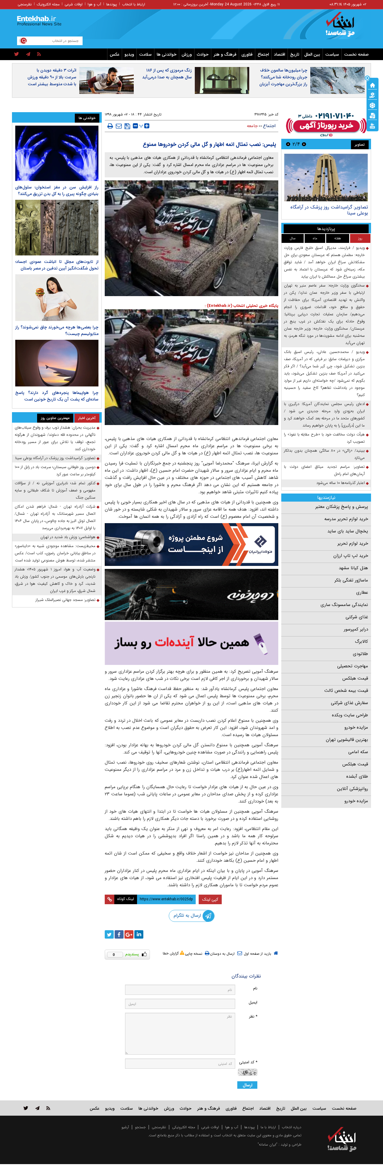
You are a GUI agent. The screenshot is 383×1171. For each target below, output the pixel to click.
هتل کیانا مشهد (353, 568)
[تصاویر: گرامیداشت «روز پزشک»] (326, 177)
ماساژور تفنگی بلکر (351, 580)
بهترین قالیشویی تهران (347, 739)
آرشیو (125, 1127)
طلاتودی (360, 653)
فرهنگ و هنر (225, 54)
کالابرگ (361, 641)
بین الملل (312, 54)
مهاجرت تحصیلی (352, 666)
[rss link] (48, 1108)
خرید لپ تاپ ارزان (350, 555)
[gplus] (128, 934)
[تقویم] (372, 115)
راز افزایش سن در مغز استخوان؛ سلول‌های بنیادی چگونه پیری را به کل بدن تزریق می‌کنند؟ (56, 190)
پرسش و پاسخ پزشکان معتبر (341, 506)
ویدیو (129, 54)
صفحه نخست (356, 54)
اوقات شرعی (74, 4)
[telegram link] (37, 1108)
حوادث (203, 54)
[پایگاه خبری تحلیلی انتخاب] (345, 27)
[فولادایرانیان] (191, 544)
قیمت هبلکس (355, 678)
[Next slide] (288, 144)
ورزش (187, 54)
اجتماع (263, 54)
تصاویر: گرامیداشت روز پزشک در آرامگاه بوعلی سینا (55, 458)
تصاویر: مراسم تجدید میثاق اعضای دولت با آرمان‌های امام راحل (324, 470)
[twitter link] (26, 1108)
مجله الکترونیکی (183, 1127)
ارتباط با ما (268, 1127)
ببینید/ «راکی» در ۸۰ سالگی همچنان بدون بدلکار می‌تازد (324, 454)
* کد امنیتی (248, 1062)
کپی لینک (210, 899)
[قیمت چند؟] (372, 94)
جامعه (252, 126)
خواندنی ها (167, 54)
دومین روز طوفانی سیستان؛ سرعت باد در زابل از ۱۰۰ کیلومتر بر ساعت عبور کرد (55, 470)
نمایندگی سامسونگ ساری (344, 604)
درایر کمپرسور (356, 629)
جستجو (140, 1127)
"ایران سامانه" (267, 1144)
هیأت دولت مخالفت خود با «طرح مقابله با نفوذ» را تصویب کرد (324, 438)
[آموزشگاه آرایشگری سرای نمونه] (191, 643)
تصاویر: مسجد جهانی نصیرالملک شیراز (65, 600)
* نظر (253, 1016)
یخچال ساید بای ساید (347, 531)
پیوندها (111, 4)
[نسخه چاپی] (110, 126)
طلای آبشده (357, 776)
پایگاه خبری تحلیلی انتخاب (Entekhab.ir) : (241, 306)
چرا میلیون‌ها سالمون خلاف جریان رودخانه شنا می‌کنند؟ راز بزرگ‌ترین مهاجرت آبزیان (283, 77)
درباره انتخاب (291, 1127)
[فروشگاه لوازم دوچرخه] (191, 594)
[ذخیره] (127, 126)
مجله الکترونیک (48, 4)
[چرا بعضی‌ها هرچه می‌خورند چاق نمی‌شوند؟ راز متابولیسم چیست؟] (56, 297)
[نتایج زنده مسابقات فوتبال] (372, 125)
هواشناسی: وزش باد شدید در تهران (67, 537)
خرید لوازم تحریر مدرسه (346, 519)
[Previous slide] (304, 144)
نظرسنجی (25, 4)
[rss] (39, 54)
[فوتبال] (372, 104)
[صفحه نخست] (372, 84)
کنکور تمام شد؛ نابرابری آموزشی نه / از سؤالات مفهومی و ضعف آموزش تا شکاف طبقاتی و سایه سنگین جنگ (55, 490)
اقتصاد (279, 54)
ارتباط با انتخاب (133, 4)
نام (255, 988)
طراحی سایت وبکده (350, 715)
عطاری (362, 592)
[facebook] (119, 934)
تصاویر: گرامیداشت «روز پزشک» (337, 207)
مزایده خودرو (356, 727)
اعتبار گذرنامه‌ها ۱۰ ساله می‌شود (340, 483)
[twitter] (16, 54)
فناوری (247, 54)
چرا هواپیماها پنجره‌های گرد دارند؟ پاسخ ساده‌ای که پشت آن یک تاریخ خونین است (56, 396)
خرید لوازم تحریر (353, 543)
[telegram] (28, 54)
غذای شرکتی (357, 617)
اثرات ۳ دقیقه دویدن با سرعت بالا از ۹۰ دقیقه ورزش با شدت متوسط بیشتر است (52, 77)
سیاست (332, 54)
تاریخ (294, 54)
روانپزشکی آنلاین (352, 788)
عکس (114, 54)
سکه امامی (358, 752)
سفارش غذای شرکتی (349, 702)
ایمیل (253, 1002)
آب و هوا (94, 4)
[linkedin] (138, 934)
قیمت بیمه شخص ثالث (346, 690)
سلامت (145, 54)
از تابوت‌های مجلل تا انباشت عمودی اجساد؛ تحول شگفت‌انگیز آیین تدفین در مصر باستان (56, 265)
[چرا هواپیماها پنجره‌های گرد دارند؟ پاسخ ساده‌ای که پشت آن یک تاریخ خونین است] (56, 363)
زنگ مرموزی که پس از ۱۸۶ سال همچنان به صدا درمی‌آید (167, 73)
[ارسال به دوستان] (119, 126)
